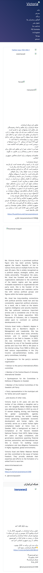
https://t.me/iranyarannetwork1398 (18, 472)
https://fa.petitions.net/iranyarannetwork (23, 214)
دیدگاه (38, 16)
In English (36, 33)
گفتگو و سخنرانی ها (33, 20)
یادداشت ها (36, 26)
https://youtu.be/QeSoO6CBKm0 (26, 550)
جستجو (37, 39)
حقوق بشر (36, 23)
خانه (38, 10)
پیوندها (38, 36)
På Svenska (35, 29)
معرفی (37, 13)
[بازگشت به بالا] (2, 570)
